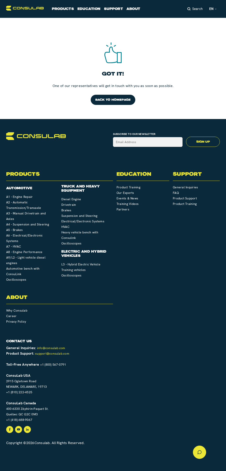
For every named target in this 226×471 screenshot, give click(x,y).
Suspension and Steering (79, 216)
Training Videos (128, 204)
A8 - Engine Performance (24, 252)
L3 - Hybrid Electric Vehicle (80, 264)
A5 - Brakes (14, 230)
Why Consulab (16, 310)
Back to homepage (113, 100)
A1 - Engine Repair (19, 197)
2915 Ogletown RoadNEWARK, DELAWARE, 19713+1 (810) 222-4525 (26, 386)
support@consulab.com (52, 354)
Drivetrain (68, 205)
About (133, 9)
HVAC (65, 227)
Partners (123, 209)
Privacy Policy (16, 321)
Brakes (66, 210)
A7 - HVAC (13, 246)
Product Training (128, 187)
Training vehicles (73, 270)
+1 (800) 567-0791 (53, 365)
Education (88, 9)
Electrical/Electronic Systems (82, 221)
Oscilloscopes (16, 280)
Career (11, 316)
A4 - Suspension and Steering (27, 224)
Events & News (127, 198)
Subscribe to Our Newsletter (134, 134)
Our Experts (125, 193)
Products (63, 9)
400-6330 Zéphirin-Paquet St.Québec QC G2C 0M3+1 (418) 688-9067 (27, 414)
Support (113, 9)
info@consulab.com (51, 348)
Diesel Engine (71, 199)
